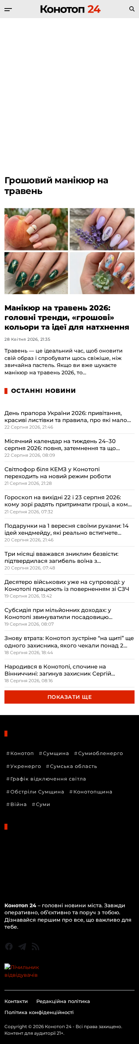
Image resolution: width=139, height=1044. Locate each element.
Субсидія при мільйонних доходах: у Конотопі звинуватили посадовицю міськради (57, 613)
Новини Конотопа (29, 854)
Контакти (16, 1001)
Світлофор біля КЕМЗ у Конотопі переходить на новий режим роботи (57, 473)
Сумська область (73, 766)
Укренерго (25, 766)
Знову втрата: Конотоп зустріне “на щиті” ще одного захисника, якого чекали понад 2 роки (69, 642)
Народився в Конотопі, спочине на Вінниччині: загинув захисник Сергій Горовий (57, 670)
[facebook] (8, 946)
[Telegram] (22, 946)
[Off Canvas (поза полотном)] (8, 9)
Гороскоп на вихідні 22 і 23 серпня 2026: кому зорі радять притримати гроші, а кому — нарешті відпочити (67, 501)
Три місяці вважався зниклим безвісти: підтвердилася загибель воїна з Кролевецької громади (61, 557)
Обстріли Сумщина (37, 792)
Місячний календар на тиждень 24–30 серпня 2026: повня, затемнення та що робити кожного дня (60, 445)
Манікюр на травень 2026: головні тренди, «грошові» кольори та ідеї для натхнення (66, 317)
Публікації (18, 874)
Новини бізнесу (26, 844)
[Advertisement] (69, 91)
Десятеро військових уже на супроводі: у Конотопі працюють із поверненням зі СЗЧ (66, 585)
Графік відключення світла (48, 779)
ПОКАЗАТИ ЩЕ (69, 697)
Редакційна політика (63, 1001)
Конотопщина (93, 792)
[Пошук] (132, 8)
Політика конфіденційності (39, 1012)
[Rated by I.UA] (69, 971)
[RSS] (35, 946)
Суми (43, 804)
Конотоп (22, 753)
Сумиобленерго (100, 753)
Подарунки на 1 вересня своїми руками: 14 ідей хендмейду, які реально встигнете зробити (66, 529)
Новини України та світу (38, 864)
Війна (18, 804)
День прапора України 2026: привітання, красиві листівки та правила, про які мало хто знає (65, 416)
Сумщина (56, 753)
